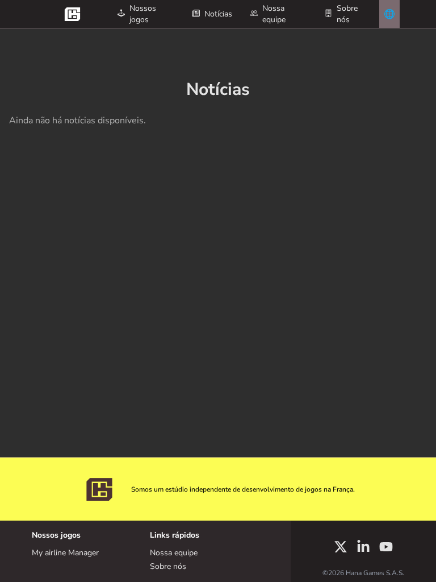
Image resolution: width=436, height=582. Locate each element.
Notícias (218, 14)
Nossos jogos (142, 14)
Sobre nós (347, 14)
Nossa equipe (274, 14)
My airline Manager (65, 552)
